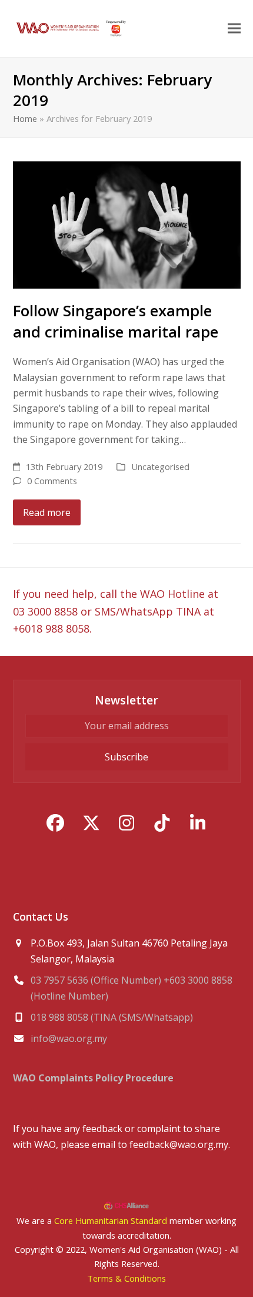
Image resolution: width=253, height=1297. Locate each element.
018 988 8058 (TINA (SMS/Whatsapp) (112, 1017)
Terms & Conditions (126, 1278)
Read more (47, 512)
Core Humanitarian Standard (110, 1220)
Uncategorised (160, 466)
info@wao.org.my (69, 1038)
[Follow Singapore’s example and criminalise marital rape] (127, 223)
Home (25, 118)
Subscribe (126, 756)
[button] (234, 29)
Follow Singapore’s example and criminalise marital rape (115, 321)
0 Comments (52, 481)
